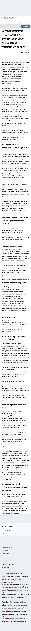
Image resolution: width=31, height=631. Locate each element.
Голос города (19, 22)
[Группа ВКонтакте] (3, 530)
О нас (3, 539)
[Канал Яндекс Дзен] (10, 530)
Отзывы (3, 542)
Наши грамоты (5, 550)
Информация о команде (7, 547)
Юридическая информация (8, 564)
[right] (29, 22)
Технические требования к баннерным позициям (12, 559)
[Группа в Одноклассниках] (5, 530)
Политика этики (5, 553)
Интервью (26, 22)
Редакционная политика (7, 561)
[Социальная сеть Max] (3, 533)
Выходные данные (6, 567)
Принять (25, 26)
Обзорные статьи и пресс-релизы (9, 544)
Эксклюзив (3, 22)
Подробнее (10, 582)
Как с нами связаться (6, 556)
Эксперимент (11, 22)
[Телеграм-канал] (8, 530)
